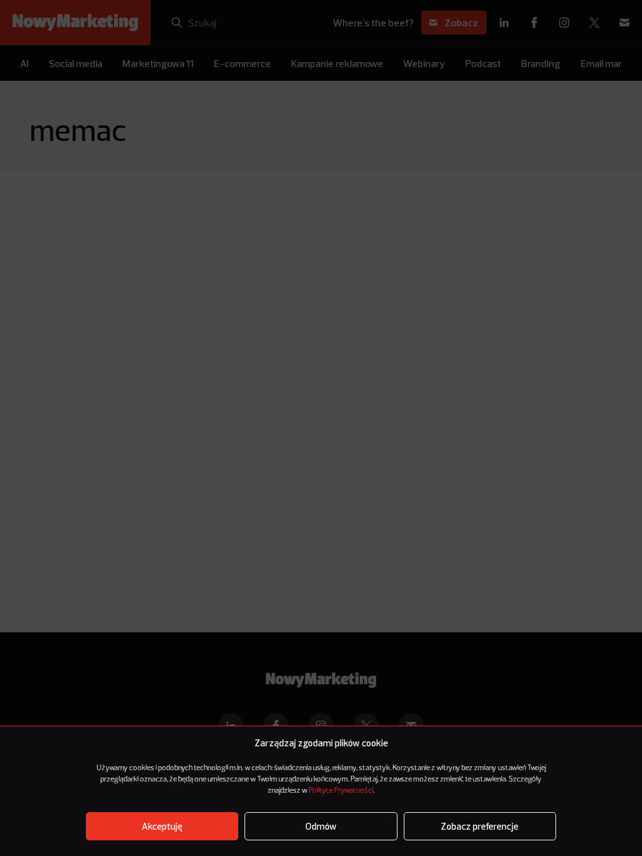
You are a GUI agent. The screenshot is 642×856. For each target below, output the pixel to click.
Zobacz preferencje (479, 826)
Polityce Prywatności (340, 791)
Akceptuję (162, 826)
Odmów (321, 826)
